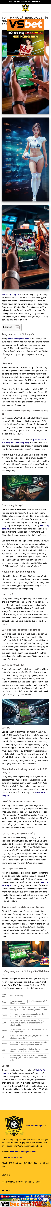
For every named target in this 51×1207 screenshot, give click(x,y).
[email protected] (15, 1157)
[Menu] (3, 8)
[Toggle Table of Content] (16, 327)
